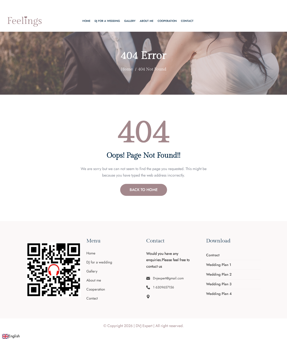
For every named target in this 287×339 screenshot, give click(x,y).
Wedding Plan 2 (219, 274)
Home (86, 21)
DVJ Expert (144, 326)
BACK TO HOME (144, 189)
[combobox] (11, 336)
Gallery (130, 21)
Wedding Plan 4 (219, 293)
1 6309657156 (59, 5)
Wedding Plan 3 (219, 284)
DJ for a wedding (107, 21)
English (14, 336)
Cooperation (167, 21)
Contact (187, 21)
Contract (213, 255)
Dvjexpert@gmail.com (24, 5)
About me (146, 21)
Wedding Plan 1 (218, 264)
